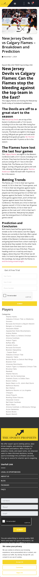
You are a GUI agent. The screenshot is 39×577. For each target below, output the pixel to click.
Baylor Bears (11, 405)
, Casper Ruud (11, 352)
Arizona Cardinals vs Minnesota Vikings (21, 407)
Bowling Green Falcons (14, 397)
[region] (19, 560)
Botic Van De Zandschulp (15, 376)
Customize (19, 567)
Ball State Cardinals (13, 402)
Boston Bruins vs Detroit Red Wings (19, 359)
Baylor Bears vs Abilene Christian (18, 336)
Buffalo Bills (10, 343)
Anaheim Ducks (12, 345)
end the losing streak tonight (13, 261)
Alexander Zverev (12, 400)
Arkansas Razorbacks (14, 364)
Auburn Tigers (11, 340)
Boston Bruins (11, 412)
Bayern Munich (11, 414)
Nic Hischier (30, 137)
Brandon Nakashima (13, 350)
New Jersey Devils (11, 119)
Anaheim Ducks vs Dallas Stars (17, 378)
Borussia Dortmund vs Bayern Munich (20, 324)
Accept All (19, 562)
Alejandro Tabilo (12, 357)
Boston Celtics (11, 381)
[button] (14, 3)
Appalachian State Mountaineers (18, 331)
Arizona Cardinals (12, 338)
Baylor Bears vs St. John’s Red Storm (20, 383)
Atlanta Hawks (11, 317)
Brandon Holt (11, 362)
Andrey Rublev (11, 333)
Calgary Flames (10, 154)
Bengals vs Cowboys (14, 326)
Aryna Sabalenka (12, 409)
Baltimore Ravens (12, 386)
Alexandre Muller (12, 329)
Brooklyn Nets (11, 369)
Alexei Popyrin (11, 395)
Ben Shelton (10, 388)
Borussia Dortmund (13, 348)
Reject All (19, 573)
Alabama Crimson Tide (14, 355)
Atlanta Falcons (12, 374)
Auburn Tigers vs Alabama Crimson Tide (21, 367)
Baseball (9, 371)
